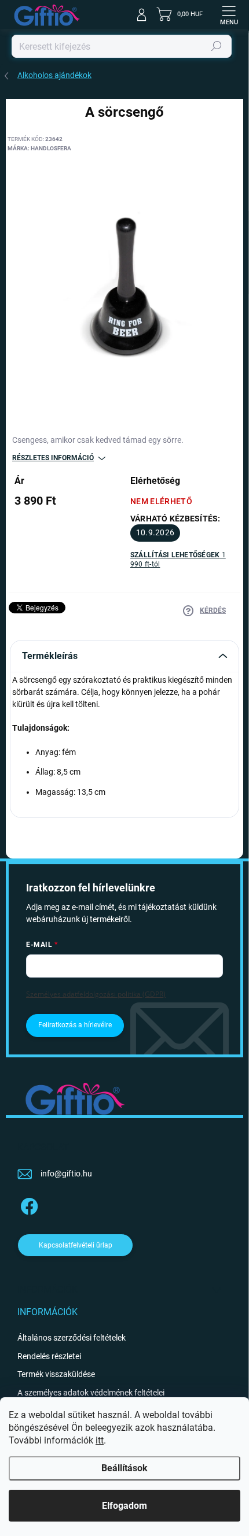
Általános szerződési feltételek (71, 1337)
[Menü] (228, 14)
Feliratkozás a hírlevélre (75, 1025)
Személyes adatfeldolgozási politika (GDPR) (96, 994)
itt (100, 1440)
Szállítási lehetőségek (178, 560)
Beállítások (124, 1468)
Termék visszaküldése (56, 1374)
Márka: (39, 148)
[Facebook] (27, 1204)
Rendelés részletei (49, 1356)
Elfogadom (124, 1505)
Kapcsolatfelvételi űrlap (75, 1245)
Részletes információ (53, 458)
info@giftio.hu (66, 1173)
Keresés (216, 46)
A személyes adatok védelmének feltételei (90, 1392)
